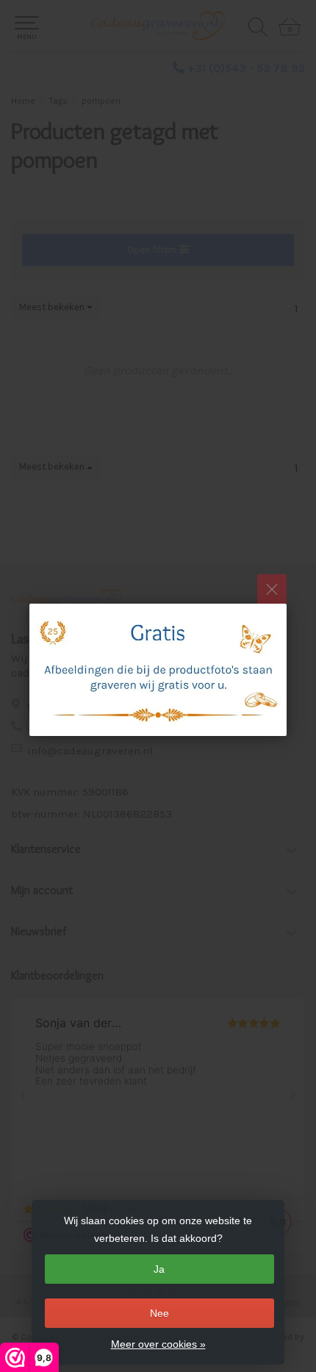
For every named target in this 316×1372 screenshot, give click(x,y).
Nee (159, 1313)
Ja (159, 1269)
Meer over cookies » (158, 1344)
